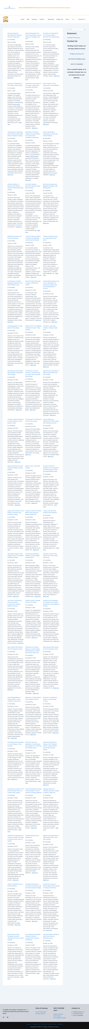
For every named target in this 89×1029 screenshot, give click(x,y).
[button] (44, 19)
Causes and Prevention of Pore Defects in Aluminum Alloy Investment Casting (16, 512)
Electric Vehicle (52, 1024)
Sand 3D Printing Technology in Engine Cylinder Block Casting (33, 282)
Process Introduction (40, 1011)
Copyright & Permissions (73, 37)
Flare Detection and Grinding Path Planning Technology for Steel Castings (15, 372)
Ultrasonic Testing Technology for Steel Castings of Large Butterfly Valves (16, 421)
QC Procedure (57, 1016)
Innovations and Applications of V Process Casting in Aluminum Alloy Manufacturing (51, 35)
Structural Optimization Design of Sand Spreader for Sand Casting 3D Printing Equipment (33, 790)
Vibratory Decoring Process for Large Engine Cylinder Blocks (50, 238)
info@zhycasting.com (77, 54)
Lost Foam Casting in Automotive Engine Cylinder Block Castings (32, 186)
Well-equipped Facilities (60, 1017)
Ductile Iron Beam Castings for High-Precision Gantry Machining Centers (51, 936)
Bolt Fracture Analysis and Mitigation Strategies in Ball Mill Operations (50, 186)
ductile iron (52, 947)
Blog (73, 19)
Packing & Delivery (40, 1013)
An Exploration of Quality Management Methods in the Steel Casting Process (15, 282)
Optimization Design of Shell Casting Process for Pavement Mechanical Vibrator (16, 555)
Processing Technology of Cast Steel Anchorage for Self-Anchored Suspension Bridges (33, 885)
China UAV (44, 1024)
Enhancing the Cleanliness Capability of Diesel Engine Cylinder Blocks (32, 555)
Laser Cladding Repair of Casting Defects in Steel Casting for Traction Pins (14, 699)
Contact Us (81, 19)
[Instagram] (7, 1017)
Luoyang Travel (36, 1024)
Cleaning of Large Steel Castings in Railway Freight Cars (50, 327)
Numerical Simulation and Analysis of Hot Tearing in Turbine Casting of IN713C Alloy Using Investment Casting (50, 746)
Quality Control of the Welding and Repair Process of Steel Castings (33, 327)
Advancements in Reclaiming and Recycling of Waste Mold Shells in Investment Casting (15, 133)
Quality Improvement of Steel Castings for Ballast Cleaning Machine (15, 467)
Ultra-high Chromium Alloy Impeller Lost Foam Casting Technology (50, 555)
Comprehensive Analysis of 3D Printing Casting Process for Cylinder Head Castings (16, 790)
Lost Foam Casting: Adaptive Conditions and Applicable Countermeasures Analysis (33, 238)
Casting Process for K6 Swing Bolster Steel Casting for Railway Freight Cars (33, 512)
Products (34, 19)
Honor (67, 19)
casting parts (49, 95)
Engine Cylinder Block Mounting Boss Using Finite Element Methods (50, 133)
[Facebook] (3, 1017)
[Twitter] (5, 1017)
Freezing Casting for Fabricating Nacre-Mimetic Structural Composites (15, 35)
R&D (28, 19)
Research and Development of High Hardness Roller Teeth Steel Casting (51, 372)
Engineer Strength (58, 1014)
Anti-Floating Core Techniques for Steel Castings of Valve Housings (16, 744)
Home (22, 19)
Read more (10, 77)
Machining (51, 19)
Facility (42, 19)
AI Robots (60, 1024)
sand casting (16, 104)
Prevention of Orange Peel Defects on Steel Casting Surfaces (50, 699)
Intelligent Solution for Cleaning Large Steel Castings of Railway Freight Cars (51, 790)
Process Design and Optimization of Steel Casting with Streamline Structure (51, 421)
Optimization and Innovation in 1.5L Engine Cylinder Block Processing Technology (33, 85)
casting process (34, 156)
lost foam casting (29, 251)
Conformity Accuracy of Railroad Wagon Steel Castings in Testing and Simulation (51, 885)
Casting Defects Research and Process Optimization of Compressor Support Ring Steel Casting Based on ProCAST (51, 284)
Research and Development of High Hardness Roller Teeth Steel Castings (51, 837)
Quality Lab (59, 19)
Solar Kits (28, 1024)
